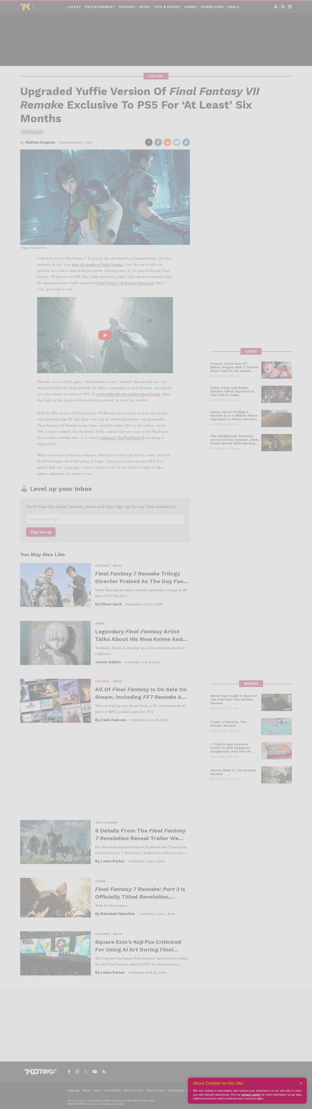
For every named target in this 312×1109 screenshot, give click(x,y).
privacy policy (251, 1094)
